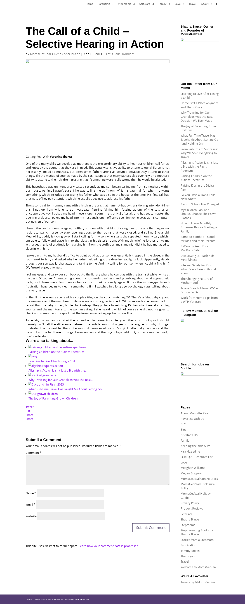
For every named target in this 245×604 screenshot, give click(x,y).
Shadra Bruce (190, 519)
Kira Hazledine (190, 451)
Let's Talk (113, 54)
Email (30, 505)
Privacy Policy (190, 503)
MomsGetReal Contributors (199, 479)
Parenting (104, 4)
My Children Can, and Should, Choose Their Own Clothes (198, 214)
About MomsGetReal (195, 413)
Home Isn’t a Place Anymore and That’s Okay (199, 105)
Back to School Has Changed (200, 204)
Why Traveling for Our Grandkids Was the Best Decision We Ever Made (197, 117)
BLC (183, 424)
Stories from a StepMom (197, 540)
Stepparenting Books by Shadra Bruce (197, 532)
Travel (192, 4)
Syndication (188, 545)
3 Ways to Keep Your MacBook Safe (194, 248)
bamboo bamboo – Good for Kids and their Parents (198, 239)
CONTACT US (189, 435)
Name (31, 493)
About (205, 4)
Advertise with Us (192, 419)
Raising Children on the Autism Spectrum (196, 178)
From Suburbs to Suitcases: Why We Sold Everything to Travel (199, 153)
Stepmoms (124, 4)
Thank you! (188, 556)
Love (178, 4)
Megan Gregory (191, 473)
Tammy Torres (190, 551)
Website (31, 516)
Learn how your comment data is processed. (109, 546)
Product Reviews (192, 508)
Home (89, 4)
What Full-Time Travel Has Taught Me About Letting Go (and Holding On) (199, 140)
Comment (33, 453)
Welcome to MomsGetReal (198, 567)
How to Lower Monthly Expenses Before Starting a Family (199, 227)
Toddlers (128, 54)
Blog (184, 430)
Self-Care (144, 4)
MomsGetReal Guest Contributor (55, 54)
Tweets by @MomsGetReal (198, 582)
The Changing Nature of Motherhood (197, 281)
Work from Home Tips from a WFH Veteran (199, 300)
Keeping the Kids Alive (195, 446)
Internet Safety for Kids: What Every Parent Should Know (198, 269)
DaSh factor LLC (82, 599)
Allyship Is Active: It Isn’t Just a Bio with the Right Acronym (199, 167)
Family (162, 4)
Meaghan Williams (193, 468)
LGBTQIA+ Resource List (197, 457)
